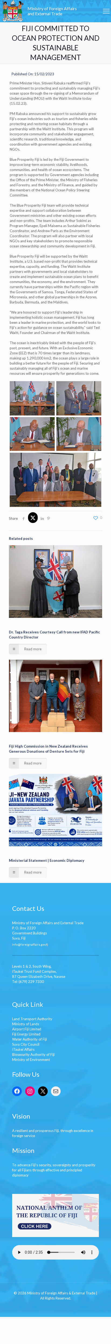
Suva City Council (25, 1044)
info (15, 944)
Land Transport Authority (32, 1019)
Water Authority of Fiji (29, 1039)
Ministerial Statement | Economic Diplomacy (46, 860)
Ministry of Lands (25, 1024)
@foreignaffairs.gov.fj (33, 944)
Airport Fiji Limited (26, 1029)
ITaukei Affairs (23, 1049)
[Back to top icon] (26, 1333)
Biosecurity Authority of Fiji (33, 1054)
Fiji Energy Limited (26, 1034)
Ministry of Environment (31, 1059)
